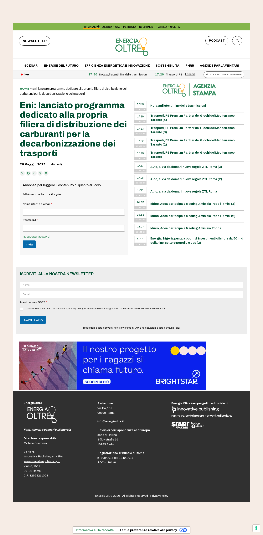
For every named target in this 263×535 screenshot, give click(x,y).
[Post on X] (22, 173)
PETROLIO (129, 27)
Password (30, 220)
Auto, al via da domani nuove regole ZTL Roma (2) (186, 179)
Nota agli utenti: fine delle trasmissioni (178, 105)
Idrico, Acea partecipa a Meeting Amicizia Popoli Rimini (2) (192, 216)
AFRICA (162, 27)
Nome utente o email (37, 204)
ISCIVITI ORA (33, 320)
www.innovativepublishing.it (42, 461)
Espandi (190, 74)
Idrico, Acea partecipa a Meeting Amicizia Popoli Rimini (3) (192, 203)
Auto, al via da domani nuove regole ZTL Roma (183, 191)
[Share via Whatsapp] (40, 173)
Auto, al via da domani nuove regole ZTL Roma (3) (186, 166)
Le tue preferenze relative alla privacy (148, 530)
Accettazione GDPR (33, 302)
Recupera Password (36, 236)
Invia (29, 244)
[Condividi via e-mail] (46, 173)
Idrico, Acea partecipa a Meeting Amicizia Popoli (185, 228)
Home (24, 88)
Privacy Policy (159, 495)
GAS (117, 27)
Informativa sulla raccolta (95, 530)
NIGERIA (175, 27)
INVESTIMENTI (147, 27)
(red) (58, 164)
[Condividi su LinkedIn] (34, 173)
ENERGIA (106, 27)
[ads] (112, 388)
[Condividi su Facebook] (28, 173)
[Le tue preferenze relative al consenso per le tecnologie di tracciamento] (256, 528)
